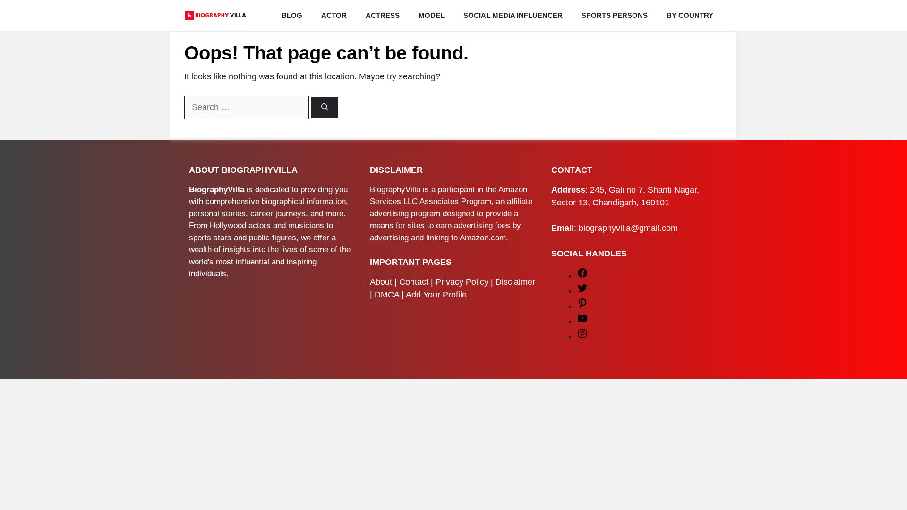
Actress (383, 15)
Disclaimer (515, 282)
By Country (690, 15)
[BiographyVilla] (215, 15)
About (381, 282)
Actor (334, 15)
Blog (292, 15)
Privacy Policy (462, 282)
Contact (413, 282)
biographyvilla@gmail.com (628, 228)
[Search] (324, 108)
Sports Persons (615, 15)
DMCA (387, 294)
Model (432, 15)
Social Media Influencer (513, 15)
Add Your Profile (436, 294)
